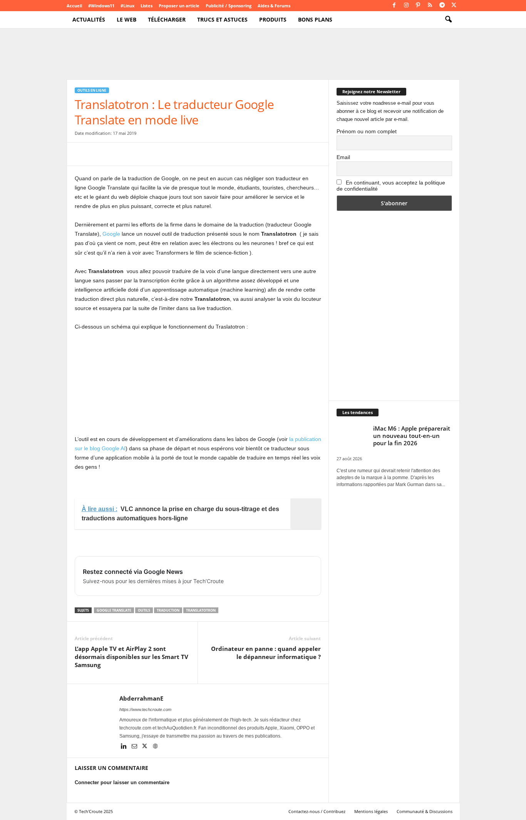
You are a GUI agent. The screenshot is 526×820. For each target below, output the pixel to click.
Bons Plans (315, 19)
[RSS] (430, 5)
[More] (207, 154)
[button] (448, 19)
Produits (272, 19)
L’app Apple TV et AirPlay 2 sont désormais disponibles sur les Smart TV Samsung (131, 657)
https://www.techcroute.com (145, 709)
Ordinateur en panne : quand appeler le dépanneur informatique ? (266, 653)
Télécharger (167, 19)
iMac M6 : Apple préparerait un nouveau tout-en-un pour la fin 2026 (411, 435)
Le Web (126, 19)
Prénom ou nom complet (367, 131)
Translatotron (201, 610)
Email (343, 157)
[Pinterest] (418, 5)
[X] (454, 5)
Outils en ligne (91, 90)
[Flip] (188, 154)
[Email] (153, 154)
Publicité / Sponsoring (228, 5)
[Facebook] (394, 5)
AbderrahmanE (141, 698)
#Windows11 (101, 5)
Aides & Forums (274, 5)
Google (111, 234)
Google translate (114, 610)
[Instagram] (406, 5)
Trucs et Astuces (222, 19)
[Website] (155, 747)
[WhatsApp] (135, 154)
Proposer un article (179, 5)
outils (144, 610)
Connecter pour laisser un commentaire (122, 782)
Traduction (168, 610)
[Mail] (135, 747)
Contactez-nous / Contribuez (316, 811)
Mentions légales (371, 811)
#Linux (127, 5)
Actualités (88, 19)
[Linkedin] (124, 747)
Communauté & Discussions (424, 811)
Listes (146, 5)
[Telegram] (442, 5)
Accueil (74, 5)
